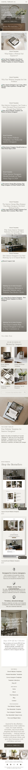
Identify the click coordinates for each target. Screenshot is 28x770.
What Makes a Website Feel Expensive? (14, 55)
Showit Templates (14, 51)
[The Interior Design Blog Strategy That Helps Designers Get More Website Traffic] (14, 191)
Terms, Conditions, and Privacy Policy (14, 762)
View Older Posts (6, 336)
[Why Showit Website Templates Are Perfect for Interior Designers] (14, 127)
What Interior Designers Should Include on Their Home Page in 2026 (12, 176)
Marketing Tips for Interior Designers (12, 286)
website (19, 728)
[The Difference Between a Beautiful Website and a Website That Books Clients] (14, 277)
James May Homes (16, 768)
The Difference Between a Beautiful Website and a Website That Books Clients (13, 290)
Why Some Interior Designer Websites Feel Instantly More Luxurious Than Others (14, 232)
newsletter (7, 729)
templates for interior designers (15, 11)
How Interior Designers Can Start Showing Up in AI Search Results (14, 257)
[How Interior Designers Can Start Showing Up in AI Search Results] (14, 243)
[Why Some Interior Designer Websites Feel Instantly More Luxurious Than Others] (14, 217)
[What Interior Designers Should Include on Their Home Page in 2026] (14, 164)
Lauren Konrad (16, 767)
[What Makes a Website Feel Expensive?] (14, 41)
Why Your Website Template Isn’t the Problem (13, 80)
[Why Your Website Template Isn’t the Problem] (14, 67)
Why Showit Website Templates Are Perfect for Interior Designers (12, 140)
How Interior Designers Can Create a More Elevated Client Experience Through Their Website (14, 107)
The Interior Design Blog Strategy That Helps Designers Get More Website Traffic (14, 206)
